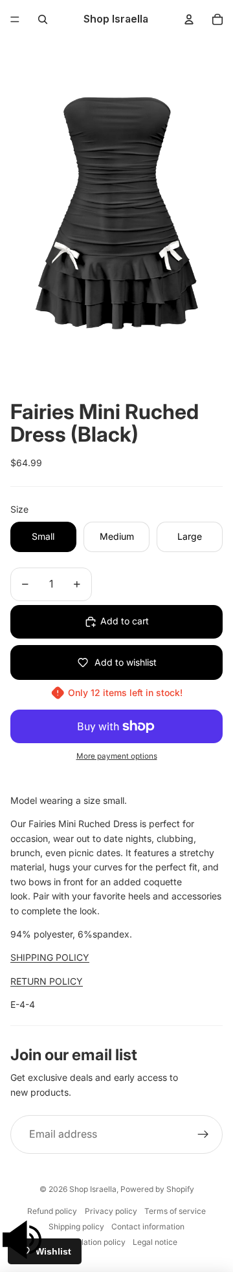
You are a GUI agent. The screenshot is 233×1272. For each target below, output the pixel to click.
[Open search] (42, 19)
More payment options (116, 756)
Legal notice (155, 1242)
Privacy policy (111, 1211)
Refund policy (52, 1211)
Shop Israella (92, 1189)
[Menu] (15, 19)
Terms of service (175, 1211)
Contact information (147, 1226)
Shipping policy (76, 1226)
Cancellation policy (91, 1242)
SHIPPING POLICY (49, 957)
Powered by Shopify (157, 1189)
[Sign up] (203, 1134)
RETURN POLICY (46, 981)
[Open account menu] (189, 19)
